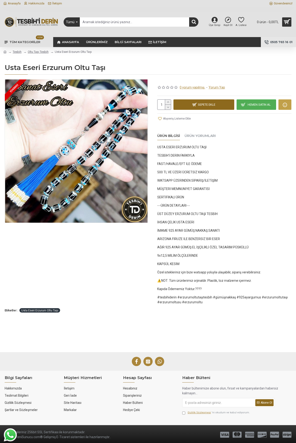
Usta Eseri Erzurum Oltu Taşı (39, 310)
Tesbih (17, 52)
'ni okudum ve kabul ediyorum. (219, 412)
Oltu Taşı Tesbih (38, 52)
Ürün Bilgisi (168, 136)
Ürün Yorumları (200, 136)
